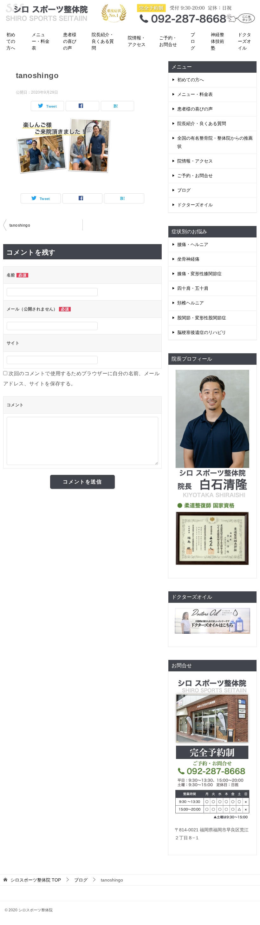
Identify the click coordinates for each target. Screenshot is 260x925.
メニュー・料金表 (40, 41)
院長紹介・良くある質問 (103, 41)
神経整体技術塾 (217, 41)
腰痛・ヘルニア (192, 244)
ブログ (193, 41)
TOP (35, 879)
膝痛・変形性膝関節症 (199, 273)
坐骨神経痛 (188, 259)
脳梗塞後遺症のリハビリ (201, 332)
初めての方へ (10, 41)
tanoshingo (20, 225)
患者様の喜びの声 (69, 41)
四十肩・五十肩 (192, 288)
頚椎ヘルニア (190, 302)
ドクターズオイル (244, 41)
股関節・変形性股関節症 (201, 317)
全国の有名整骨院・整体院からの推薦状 (215, 142)
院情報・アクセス (137, 41)
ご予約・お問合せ (168, 41)
